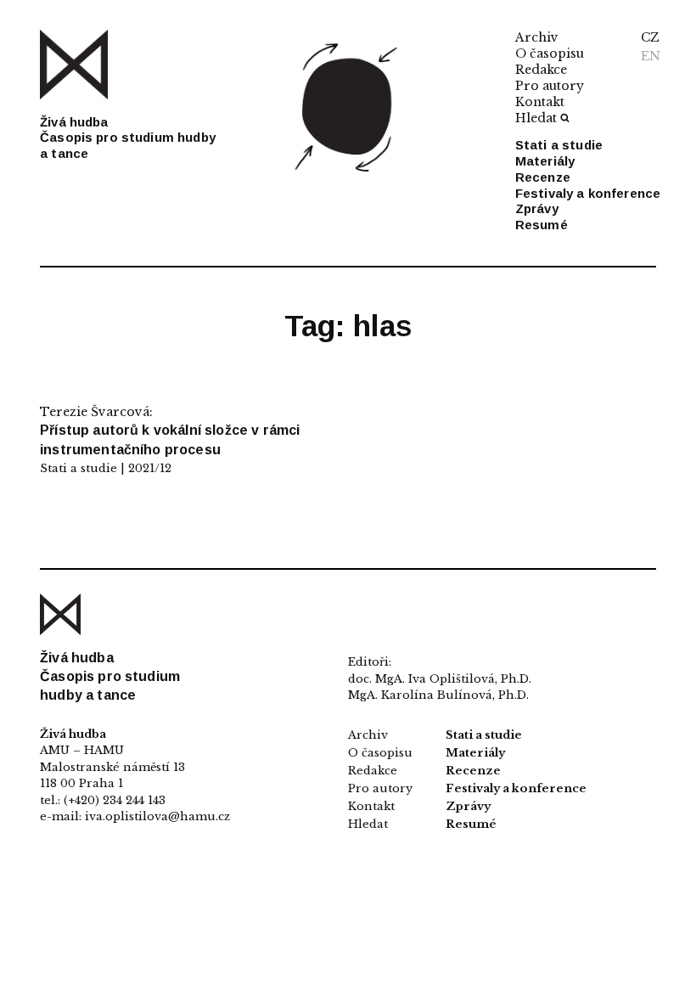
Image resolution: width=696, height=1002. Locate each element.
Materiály (545, 161)
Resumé (541, 224)
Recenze (542, 177)
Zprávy (536, 208)
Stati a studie (559, 145)
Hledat (536, 118)
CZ (650, 37)
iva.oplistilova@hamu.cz (157, 816)
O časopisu (549, 53)
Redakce (541, 69)
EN (650, 56)
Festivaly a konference (587, 193)
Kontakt (539, 102)
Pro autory (549, 85)
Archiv (536, 37)
